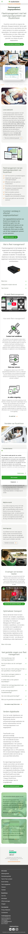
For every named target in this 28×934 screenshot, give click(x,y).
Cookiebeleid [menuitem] (4, 912)
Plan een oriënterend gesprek (12, 138)
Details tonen (20, 473)
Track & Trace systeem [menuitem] (6, 879)
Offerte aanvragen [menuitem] (5, 901)
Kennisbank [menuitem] (4, 898)
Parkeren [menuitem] (3, 887)
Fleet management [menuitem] (5, 884)
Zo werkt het (12, 416)
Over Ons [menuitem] (3, 895)
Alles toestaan (14, 477)
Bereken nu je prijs (9, 237)
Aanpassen (13, 482)
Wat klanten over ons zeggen (10, 812)
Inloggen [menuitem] (3, 904)
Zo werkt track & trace (8, 839)
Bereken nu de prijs (9, 542)
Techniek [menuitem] (3, 889)
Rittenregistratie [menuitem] (5, 873)
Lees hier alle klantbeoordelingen (13, 603)
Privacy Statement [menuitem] (5, 910)
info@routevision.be (8, 921)
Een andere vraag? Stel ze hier (12, 704)
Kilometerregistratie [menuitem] (6, 876)
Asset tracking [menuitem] (4, 881)
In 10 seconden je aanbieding (13, 44)
